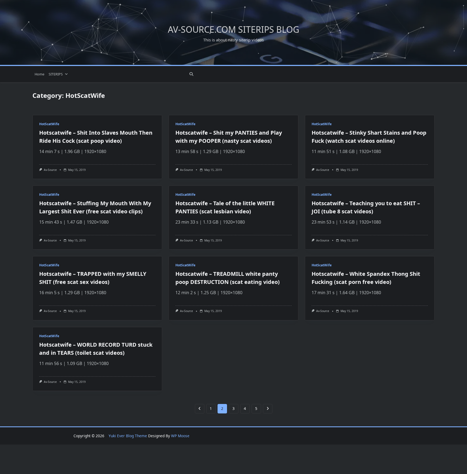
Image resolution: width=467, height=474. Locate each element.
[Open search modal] (191, 74)
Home (39, 74)
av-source (50, 170)
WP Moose (180, 435)
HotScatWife (49, 124)
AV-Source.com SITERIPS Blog (233, 29)
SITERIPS (56, 74)
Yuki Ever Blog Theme (128, 435)
